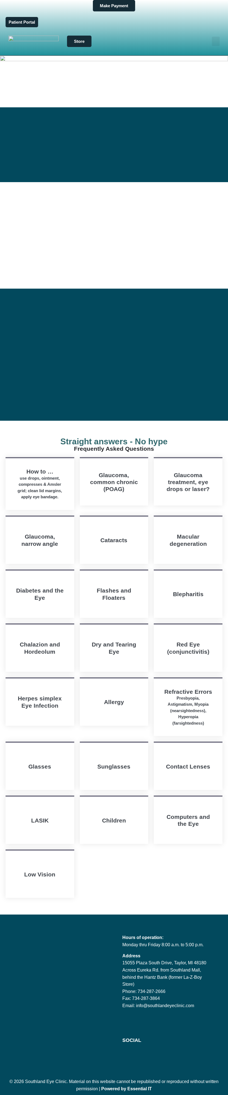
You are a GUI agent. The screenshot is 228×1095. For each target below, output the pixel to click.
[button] (216, 41)
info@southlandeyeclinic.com (165, 1005)
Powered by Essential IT (126, 1088)
